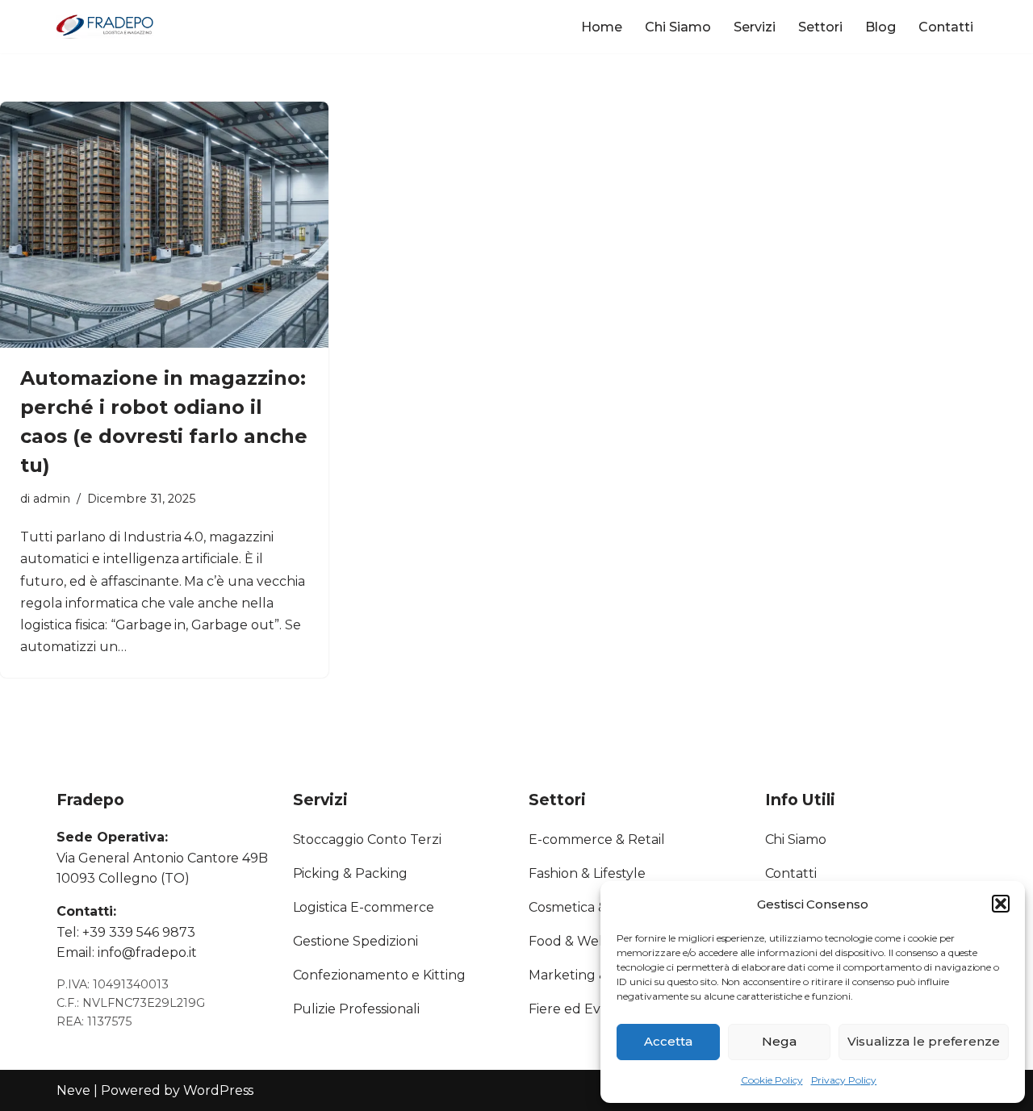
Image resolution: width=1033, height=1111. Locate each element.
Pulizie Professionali (356, 1009)
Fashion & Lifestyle (587, 873)
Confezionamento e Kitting (379, 975)
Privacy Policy (844, 1080)
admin (51, 498)
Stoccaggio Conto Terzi (367, 839)
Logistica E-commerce (364, 907)
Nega (779, 1041)
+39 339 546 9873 (138, 932)
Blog (880, 27)
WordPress (218, 1090)
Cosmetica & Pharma (595, 907)
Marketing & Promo (592, 975)
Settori (820, 27)
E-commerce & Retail (597, 839)
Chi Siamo (678, 27)
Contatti (945, 27)
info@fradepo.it (147, 952)
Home (601, 27)
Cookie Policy (772, 1080)
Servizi (755, 27)
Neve (73, 1090)
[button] (1001, 904)
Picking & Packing (350, 873)
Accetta (668, 1041)
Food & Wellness (582, 941)
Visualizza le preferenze (923, 1041)
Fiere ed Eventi (577, 1009)
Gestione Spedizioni (356, 941)
